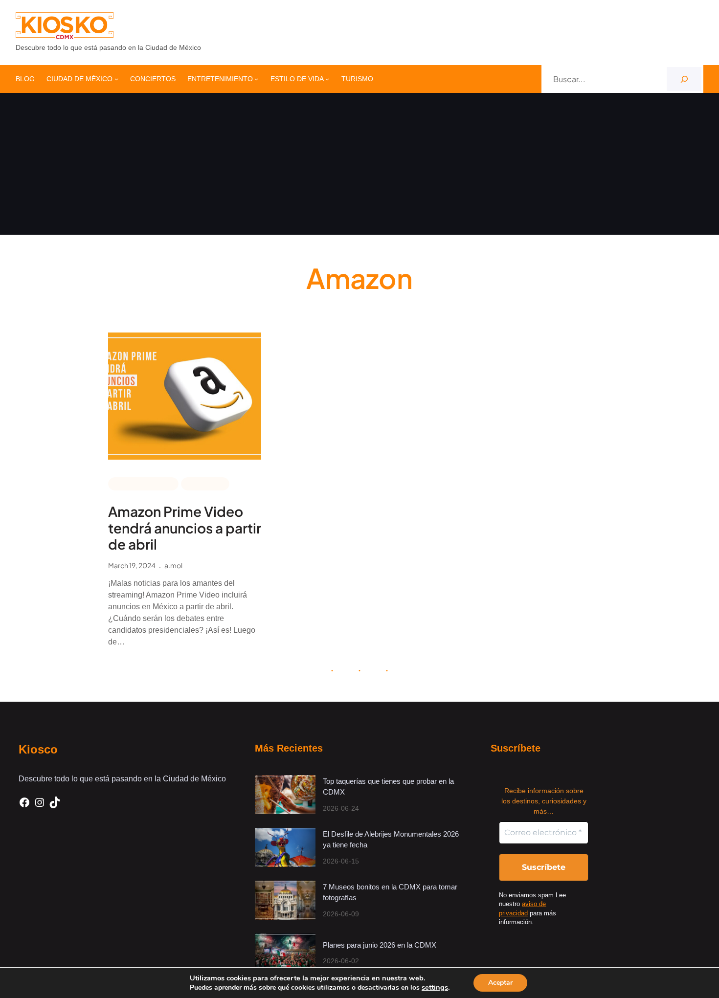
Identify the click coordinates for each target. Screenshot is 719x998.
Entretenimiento (143, 483)
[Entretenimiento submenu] (256, 79)
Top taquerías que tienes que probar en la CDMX (388, 787)
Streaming (205, 483)
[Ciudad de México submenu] (116, 79)
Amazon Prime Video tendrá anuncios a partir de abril (184, 528)
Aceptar (500, 982)
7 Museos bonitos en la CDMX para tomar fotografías (390, 892)
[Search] (684, 79)
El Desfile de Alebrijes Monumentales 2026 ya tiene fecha (391, 839)
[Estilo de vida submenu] (327, 79)
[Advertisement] (359, 166)
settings (435, 987)
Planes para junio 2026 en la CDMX (380, 945)
